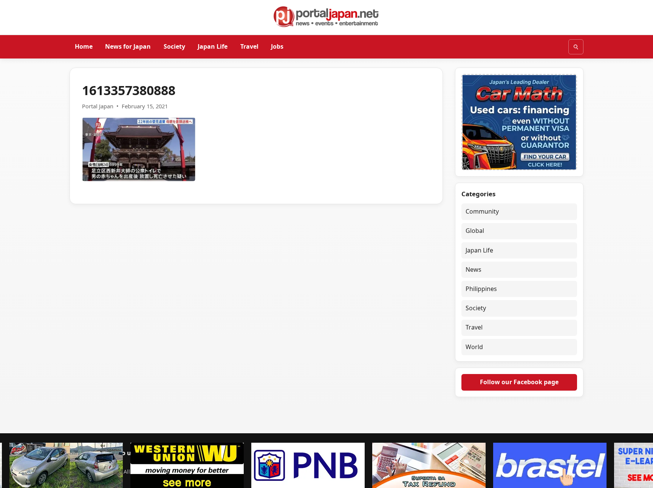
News (473, 269)
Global (475, 230)
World (474, 347)
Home (84, 46)
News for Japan (128, 46)
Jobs (277, 46)
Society (174, 46)
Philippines (481, 289)
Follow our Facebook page (519, 382)
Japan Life (212, 46)
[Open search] (575, 46)
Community (482, 211)
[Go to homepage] (326, 16)
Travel (249, 46)
